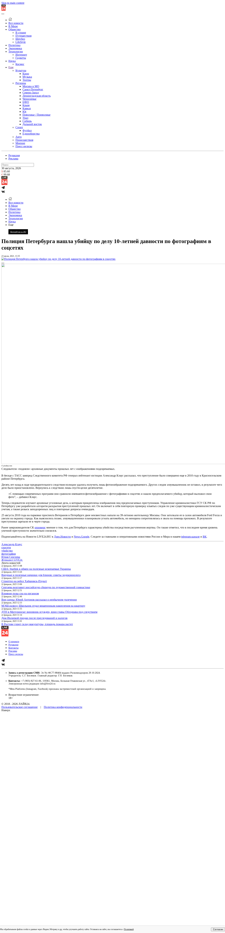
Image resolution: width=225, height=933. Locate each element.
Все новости (15, 23)
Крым (26, 105)
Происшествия (24, 139)
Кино (25, 73)
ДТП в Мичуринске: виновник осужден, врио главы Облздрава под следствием (49, 611)
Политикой (129, 929)
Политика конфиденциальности (63, 707)
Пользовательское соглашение (19, 707)
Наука (12, 60)
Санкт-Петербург (32, 89)
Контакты (13, 648)
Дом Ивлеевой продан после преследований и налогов (34, 618)
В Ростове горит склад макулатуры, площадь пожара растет (37, 624)
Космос (19, 64)
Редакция (14, 155)
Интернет (21, 54)
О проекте (13, 641)
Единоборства (31, 133)
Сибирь (27, 121)
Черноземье (29, 98)
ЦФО (25, 102)
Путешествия (23, 35)
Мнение (20, 143)
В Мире (13, 26)
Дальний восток (32, 124)
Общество (14, 29)
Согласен (218, 929)
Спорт (19, 127)
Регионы (20, 83)
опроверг (40, 527)
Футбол (27, 130)
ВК (205, 536)
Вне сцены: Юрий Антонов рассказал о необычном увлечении (39, 599)
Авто (18, 136)
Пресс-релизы (23, 146)
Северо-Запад (30, 92)
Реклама (13, 158)
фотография (8, 553)
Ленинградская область (36, 95)
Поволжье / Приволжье (36, 114)
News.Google (81, 536)
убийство (7, 550)
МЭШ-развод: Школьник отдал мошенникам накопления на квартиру (43, 605)
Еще (11, 67)
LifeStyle (20, 42)
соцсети (6, 547)
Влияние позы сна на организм (20, 593)
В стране (20, 32)
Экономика (15, 48)
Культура (20, 70)
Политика (14, 45)
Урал (25, 117)
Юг (24, 111)
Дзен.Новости (62, 536)
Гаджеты (20, 57)
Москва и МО (30, 86)
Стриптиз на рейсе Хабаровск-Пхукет (24, 581)
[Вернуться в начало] (3, 9)
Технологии (15, 51)
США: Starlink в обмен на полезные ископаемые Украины (36, 568)
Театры (26, 79)
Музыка (27, 76)
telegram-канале (190, 536)
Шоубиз (20, 38)
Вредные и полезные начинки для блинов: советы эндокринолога (41, 575)
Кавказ (26, 108)
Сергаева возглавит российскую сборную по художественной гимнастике (45, 587)
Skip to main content (12, 2)
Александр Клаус (11, 544)
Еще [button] (11, 224)
